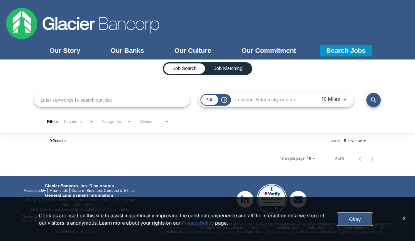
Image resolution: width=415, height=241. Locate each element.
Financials (59, 190)
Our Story (65, 50)
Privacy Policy (198, 223)
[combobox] (111, 100)
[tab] (184, 68)
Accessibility (35, 190)
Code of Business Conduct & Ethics (103, 190)
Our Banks (127, 50)
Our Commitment (269, 50)
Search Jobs (345, 50)
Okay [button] (355, 219)
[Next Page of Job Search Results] (372, 158)
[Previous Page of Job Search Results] (360, 158)
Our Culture (192, 50)
